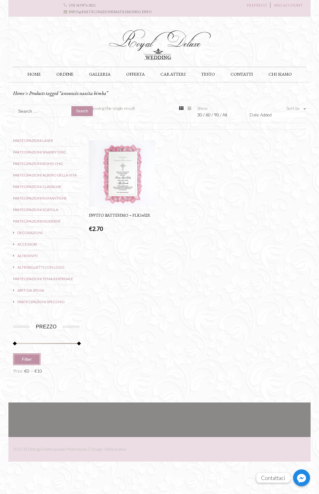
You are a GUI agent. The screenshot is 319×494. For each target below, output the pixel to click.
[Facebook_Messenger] (301, 477)
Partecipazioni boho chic (38, 163)
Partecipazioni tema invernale (43, 278)
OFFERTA (135, 74)
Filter (27, 359)
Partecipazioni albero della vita (45, 175)
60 (209, 114)
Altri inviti (27, 255)
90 (217, 114)
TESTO (208, 74)
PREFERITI (257, 5)
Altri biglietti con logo (40, 267)
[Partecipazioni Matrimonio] (159, 47)
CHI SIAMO (280, 74)
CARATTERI (173, 74)
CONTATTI (242, 74)
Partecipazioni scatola (35, 209)
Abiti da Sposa (30, 290)
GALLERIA (100, 74)
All (224, 114)
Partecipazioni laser (33, 140)
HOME (34, 74)
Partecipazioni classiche (37, 186)
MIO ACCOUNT (288, 5)
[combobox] (278, 115)
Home (18, 93)
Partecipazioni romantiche (40, 198)
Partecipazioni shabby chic (39, 152)
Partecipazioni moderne (37, 221)
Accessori (27, 244)
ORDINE (65, 74)
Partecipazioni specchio (41, 301)
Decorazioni (29, 232)
